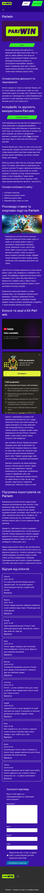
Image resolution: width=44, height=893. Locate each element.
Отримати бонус (22, 117)
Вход (26, 3)
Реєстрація (37, 3)
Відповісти (8, 593)
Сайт (8, 844)
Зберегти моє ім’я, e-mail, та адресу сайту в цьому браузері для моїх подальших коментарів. (23, 855)
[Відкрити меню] (3, 10)
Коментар (11, 804)
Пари (29, 136)
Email (9, 835)
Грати (22, 45)
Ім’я (9, 826)
